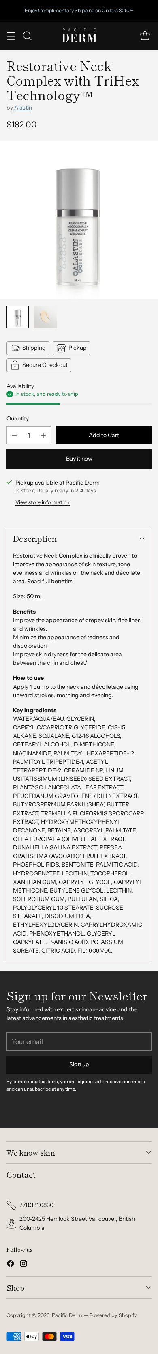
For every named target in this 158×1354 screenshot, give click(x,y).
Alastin (23, 107)
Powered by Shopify (113, 1315)
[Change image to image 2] (45, 317)
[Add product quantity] (43, 435)
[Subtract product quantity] (14, 435)
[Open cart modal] (145, 35)
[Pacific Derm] (79, 35)
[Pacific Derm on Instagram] (23, 1265)
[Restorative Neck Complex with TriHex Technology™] (79, 220)
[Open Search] (27, 35)
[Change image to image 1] (17, 317)
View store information (42, 502)
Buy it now (79, 458)
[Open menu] (10, 35)
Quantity (17, 418)
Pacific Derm (67, 1315)
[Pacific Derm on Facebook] (10, 1265)
